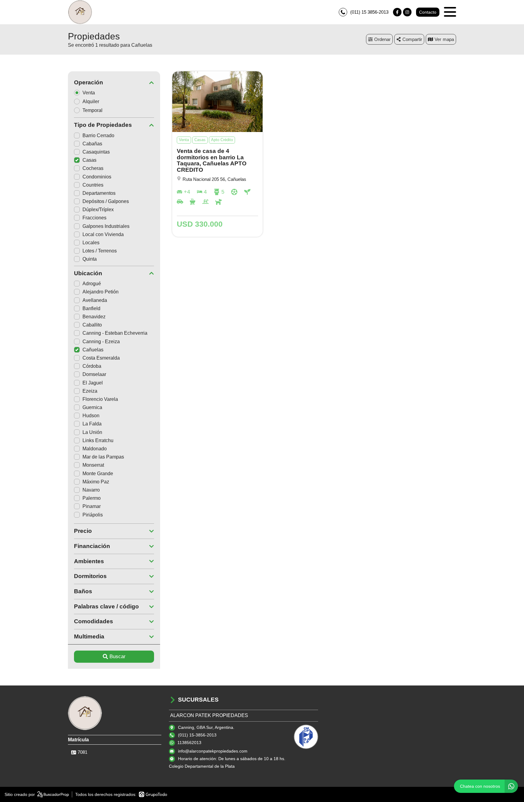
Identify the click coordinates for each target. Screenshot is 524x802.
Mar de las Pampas (103, 456)
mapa (448, 39)
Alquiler (90, 101)
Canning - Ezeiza (101, 341)
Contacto (427, 12)
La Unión (92, 432)
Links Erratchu (97, 440)
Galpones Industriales (105, 226)
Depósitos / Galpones (105, 201)
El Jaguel (92, 382)
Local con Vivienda (103, 234)
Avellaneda (94, 300)
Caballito (92, 324)
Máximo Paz (95, 481)
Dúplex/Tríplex (98, 209)
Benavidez (94, 316)
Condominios (96, 176)
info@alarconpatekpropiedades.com (212, 751)
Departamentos (99, 193)
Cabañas (92, 143)
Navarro (91, 489)
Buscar (117, 656)
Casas (89, 160)
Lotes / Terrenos (99, 250)
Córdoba (91, 366)
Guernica (92, 407)
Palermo (91, 498)
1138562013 (189, 742)
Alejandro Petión (100, 291)
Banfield (91, 308)
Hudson (90, 415)
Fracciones (94, 217)
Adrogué (91, 283)
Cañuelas (92, 349)
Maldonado (94, 448)
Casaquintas (96, 151)
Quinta (89, 259)
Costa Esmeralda (101, 357)
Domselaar (94, 374)
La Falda (92, 423)
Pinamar (91, 506)
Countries (92, 185)
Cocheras (92, 168)
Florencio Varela (100, 399)
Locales (90, 242)
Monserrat (93, 465)
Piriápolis (92, 514)
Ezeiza (89, 391)
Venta (88, 92)
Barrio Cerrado (98, 135)
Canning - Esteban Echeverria (114, 333)
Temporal (92, 110)
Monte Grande (97, 473)
